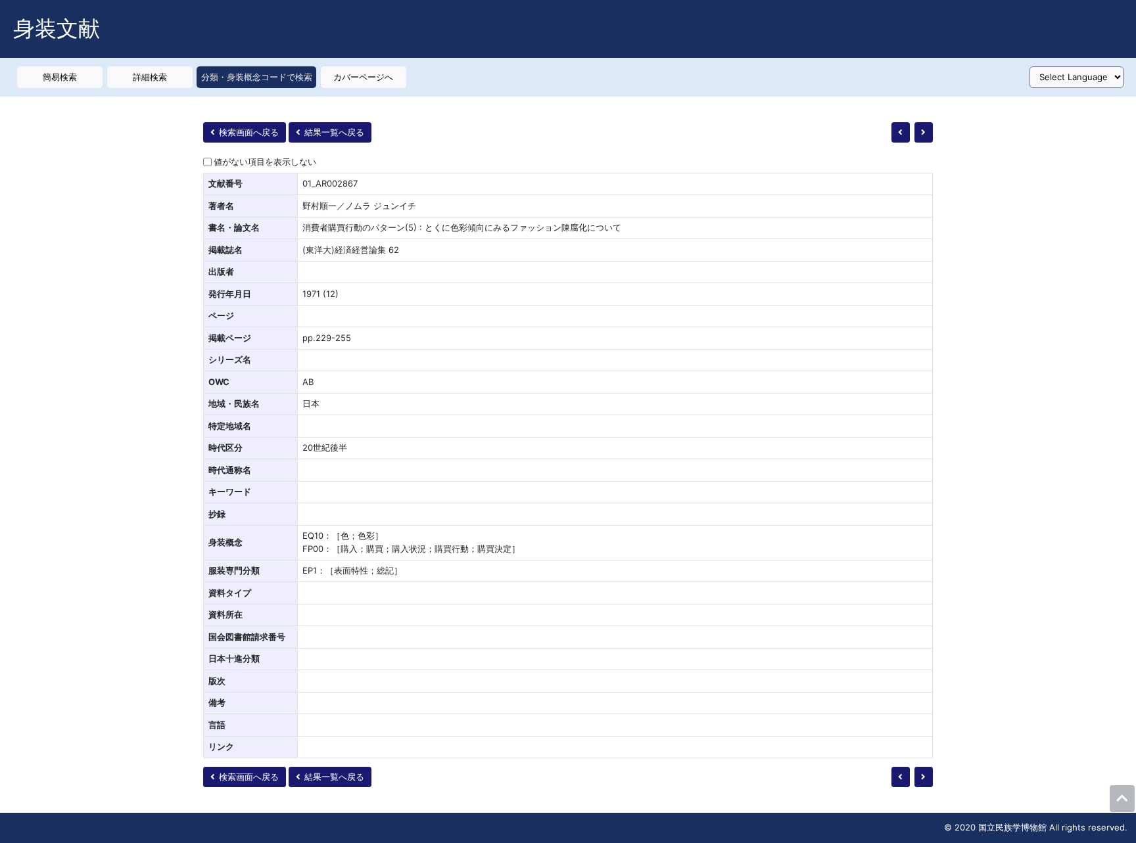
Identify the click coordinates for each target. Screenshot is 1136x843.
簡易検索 (60, 77)
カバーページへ (363, 77)
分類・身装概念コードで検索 (256, 77)
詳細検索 (150, 77)
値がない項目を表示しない (265, 161)
